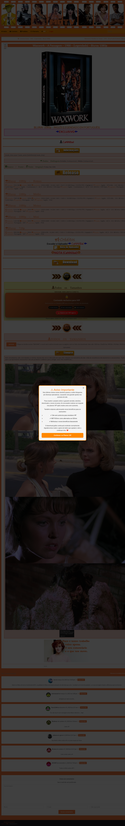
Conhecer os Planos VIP (62, 435)
